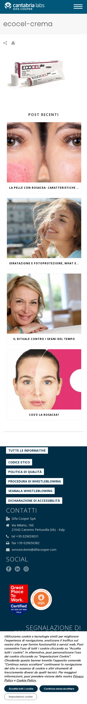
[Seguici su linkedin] (17, 569)
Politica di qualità (25, 472)
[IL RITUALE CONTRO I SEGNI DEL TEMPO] (44, 304)
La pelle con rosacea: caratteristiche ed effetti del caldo (45, 188)
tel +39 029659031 (25, 536)
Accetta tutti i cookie (21, 688)
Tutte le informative (27, 450)
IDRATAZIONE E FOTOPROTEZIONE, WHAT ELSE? (45, 263)
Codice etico (19, 462)
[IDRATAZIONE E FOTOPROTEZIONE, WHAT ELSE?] (44, 228)
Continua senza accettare (59, 688)
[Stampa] (15, 42)
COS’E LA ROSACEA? (44, 415)
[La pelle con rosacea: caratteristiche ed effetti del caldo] (44, 152)
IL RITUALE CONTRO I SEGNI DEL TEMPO (44, 339)
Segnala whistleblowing (30, 491)
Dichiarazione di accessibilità (34, 500)
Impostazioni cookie (21, 696)
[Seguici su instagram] (26, 569)
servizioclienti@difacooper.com (34, 550)
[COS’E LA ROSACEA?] (44, 379)
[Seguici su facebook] (8, 569)
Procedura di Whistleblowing (34, 481)
